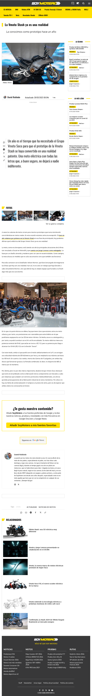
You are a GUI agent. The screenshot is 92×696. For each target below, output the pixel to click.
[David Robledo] (5, 97)
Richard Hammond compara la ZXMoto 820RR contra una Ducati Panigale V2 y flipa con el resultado (79, 148)
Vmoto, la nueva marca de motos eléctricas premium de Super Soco (46, 567)
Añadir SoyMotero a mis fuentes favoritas (33, 425)
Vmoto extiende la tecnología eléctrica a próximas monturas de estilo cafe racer (45, 603)
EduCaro (81, 67)
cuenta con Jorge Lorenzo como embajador (45, 250)
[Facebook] (3, 153)
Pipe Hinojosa (81, 52)
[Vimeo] (49, 690)
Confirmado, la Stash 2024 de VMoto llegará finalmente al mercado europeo (46, 621)
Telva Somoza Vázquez (76, 109)
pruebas (72, 51)
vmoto (18, 507)
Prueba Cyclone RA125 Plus (78, 104)
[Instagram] (15, 484)
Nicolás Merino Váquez (76, 136)
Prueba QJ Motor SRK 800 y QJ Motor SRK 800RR (78, 48)
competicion (73, 81)
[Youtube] (52, 690)
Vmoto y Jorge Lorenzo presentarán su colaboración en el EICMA (44, 548)
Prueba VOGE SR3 (75, 131)
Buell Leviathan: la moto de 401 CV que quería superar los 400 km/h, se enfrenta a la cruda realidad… (78, 62)
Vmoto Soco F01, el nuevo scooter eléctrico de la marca (46, 585)
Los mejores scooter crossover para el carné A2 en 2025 (78, 118)
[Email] (3, 146)
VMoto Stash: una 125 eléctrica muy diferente (43, 530)
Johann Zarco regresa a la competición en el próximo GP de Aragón (78, 76)
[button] (83, 3)
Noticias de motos (47, 507)
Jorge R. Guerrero (74, 84)
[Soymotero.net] (46, 3)
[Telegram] (3, 149)
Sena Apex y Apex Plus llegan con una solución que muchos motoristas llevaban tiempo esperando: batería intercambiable (79, 165)
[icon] (72, 3)
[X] (3, 156)
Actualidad (32, 507)
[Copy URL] (3, 160)
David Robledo (13, 97)
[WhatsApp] (3, 142)
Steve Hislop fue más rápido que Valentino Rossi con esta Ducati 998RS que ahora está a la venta (79, 183)
